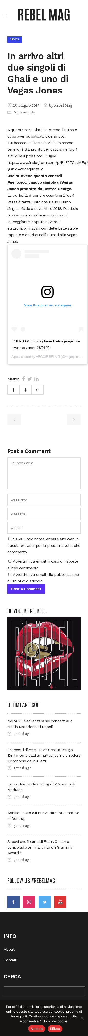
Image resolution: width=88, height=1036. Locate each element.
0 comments (24, 112)
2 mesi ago (22, 734)
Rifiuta (55, 1029)
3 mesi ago (22, 768)
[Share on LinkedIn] (36, 379)
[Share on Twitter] (29, 379)
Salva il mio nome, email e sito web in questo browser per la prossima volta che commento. (43, 545)
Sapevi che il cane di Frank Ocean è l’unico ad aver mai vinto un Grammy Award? (39, 847)
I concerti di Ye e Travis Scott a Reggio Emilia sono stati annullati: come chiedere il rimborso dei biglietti (44, 755)
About (9, 949)
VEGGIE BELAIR (48, 357)
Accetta (37, 1029)
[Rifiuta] (81, 1018)
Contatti (10, 960)
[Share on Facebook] (23, 379)
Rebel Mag (63, 105)
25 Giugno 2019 (26, 105)
